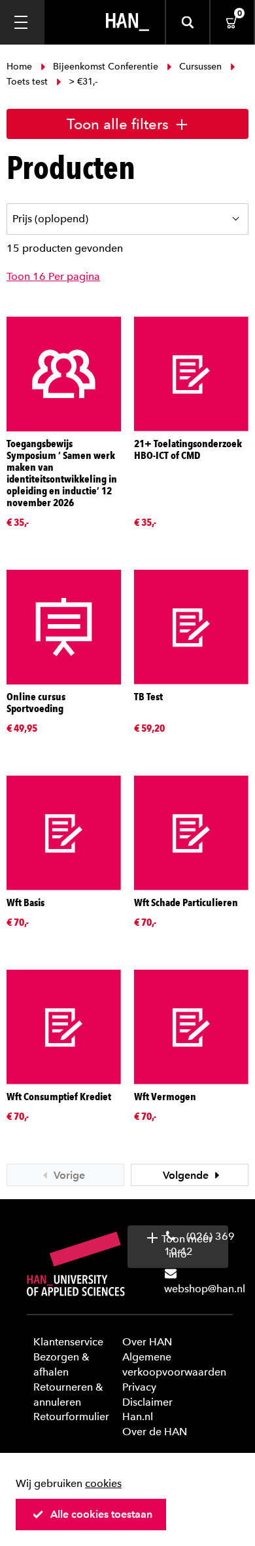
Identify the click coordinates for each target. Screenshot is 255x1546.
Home (21, 66)
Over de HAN (154, 1431)
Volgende (187, 1175)
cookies (103, 1483)
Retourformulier (71, 1416)
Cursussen (200, 66)
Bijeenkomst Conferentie (105, 66)
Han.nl (137, 1416)
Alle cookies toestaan (101, 1514)
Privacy (139, 1387)
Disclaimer (147, 1402)
